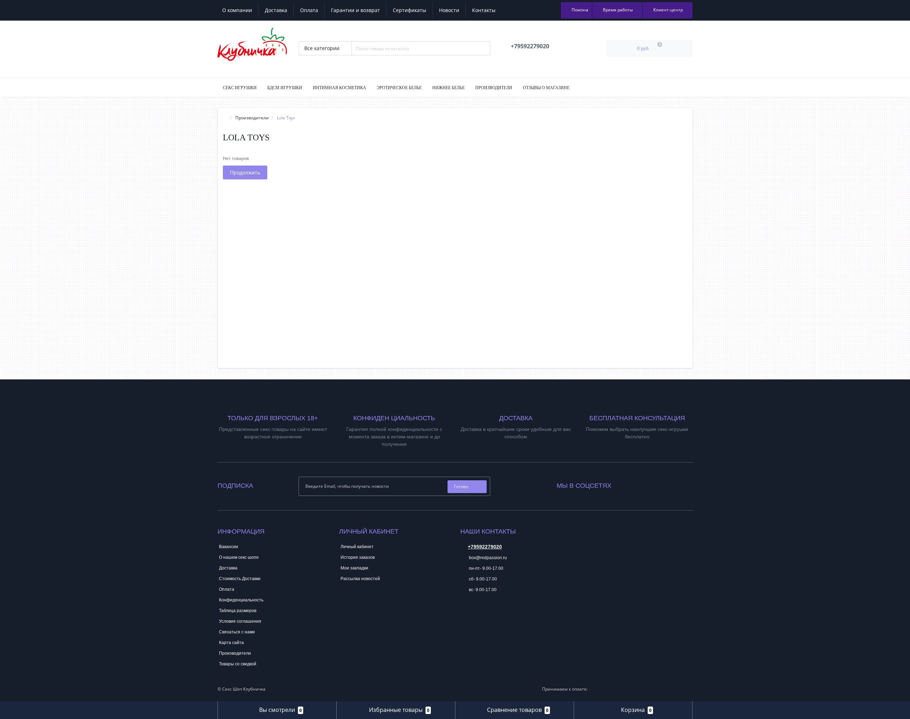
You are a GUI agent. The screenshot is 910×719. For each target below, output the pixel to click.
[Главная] (225, 118)
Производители (493, 87)
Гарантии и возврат (355, 10)
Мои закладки (354, 568)
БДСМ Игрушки (284, 87)
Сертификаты (409, 10)
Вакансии (228, 546)
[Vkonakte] (626, 484)
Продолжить (245, 172)
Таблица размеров (237, 610)
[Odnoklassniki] (636, 484)
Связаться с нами (237, 631)
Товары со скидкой (237, 663)
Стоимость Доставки (240, 578)
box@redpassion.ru (487, 557)
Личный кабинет (357, 546)
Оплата (309, 10)
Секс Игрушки (240, 87)
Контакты (484, 10)
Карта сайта (231, 642)
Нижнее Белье (448, 87)
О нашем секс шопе (239, 557)
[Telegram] (465, 611)
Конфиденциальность (241, 600)
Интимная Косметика (339, 87)
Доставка (276, 10)
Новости (449, 10)
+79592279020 (485, 547)
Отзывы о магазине (546, 87)
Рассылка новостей (360, 578)
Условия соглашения (240, 621)
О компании (237, 10)
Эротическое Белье (399, 87)
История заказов (358, 557)
